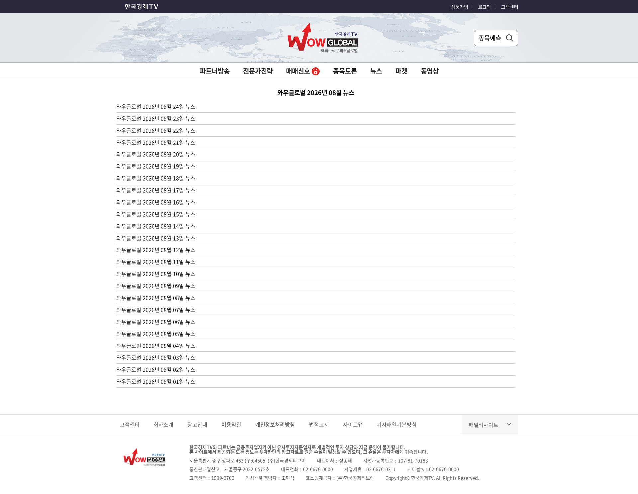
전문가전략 (258, 71)
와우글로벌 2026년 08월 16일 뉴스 (155, 202)
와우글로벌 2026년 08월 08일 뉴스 (155, 298)
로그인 (484, 6)
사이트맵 (353, 424)
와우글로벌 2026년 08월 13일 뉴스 (155, 238)
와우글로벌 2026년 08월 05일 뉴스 (155, 334)
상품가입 (459, 6)
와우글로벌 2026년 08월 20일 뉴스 (155, 154)
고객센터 (509, 6)
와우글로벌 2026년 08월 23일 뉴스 (155, 118)
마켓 (401, 71)
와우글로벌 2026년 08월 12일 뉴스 (155, 250)
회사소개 (163, 424)
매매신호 (299, 71)
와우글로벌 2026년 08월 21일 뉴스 (155, 142)
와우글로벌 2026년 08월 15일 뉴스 (155, 214)
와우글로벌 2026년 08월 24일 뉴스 (155, 106)
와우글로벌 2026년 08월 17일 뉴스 (155, 190)
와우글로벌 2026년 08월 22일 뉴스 (155, 130)
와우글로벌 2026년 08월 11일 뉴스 (155, 262)
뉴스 (376, 71)
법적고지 (319, 424)
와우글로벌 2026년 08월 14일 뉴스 (155, 226)
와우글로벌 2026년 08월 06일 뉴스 (155, 322)
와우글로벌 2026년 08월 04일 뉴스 (155, 345)
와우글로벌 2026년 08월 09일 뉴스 (155, 286)
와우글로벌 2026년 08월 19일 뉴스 (155, 166)
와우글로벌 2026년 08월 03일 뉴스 (155, 357)
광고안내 (197, 424)
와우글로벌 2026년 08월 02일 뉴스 (155, 369)
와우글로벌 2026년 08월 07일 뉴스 (155, 310)
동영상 (430, 71)
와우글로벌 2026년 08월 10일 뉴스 (155, 274)
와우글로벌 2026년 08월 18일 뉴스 (155, 178)
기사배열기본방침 (397, 424)
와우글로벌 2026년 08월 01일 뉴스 (155, 381)
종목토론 (345, 71)
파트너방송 (215, 71)
